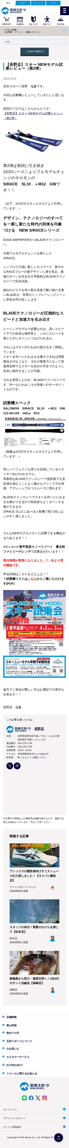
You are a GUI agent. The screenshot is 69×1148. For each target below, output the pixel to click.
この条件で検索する (34, 51)
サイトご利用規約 (12, 1127)
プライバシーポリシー (14, 1118)
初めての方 (33, 24)
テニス (53, 3)
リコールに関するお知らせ (21, 1073)
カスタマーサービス (18, 1057)
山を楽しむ (12, 1048)
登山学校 (60, 24)
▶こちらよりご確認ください (32, 757)
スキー (23, 3)
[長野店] (25, 732)
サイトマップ (10, 1109)
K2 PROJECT (14, 1065)
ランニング (38, 3)
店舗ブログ (47, 24)
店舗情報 (19, 24)
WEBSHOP (6, 24)
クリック (37, 574)
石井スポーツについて (19, 1041)
